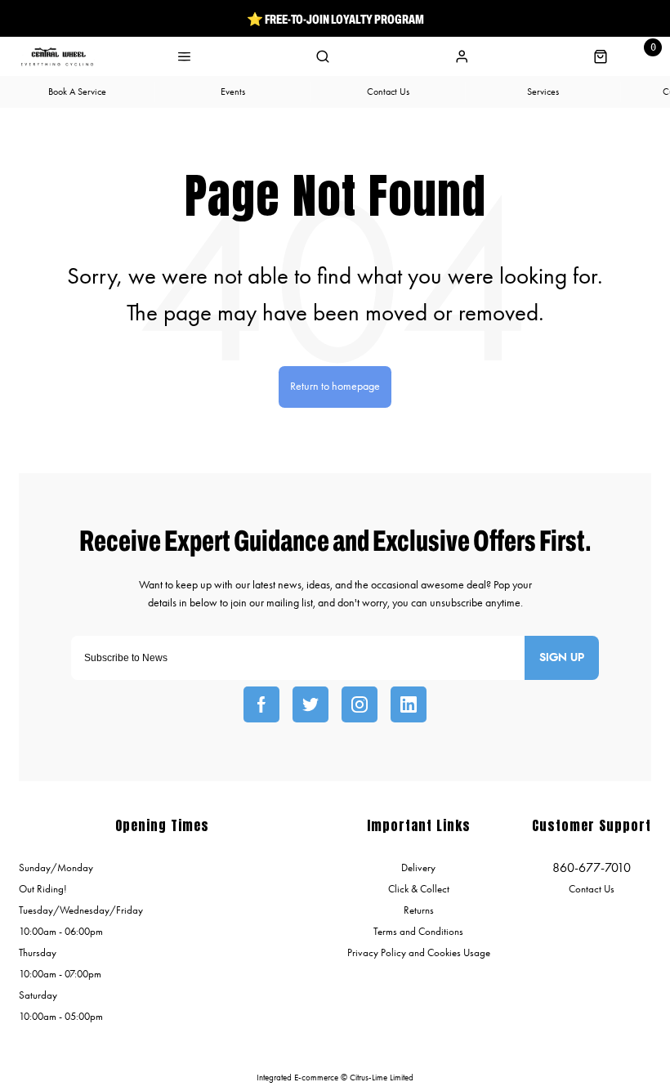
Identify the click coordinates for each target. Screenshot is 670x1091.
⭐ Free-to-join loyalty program (335, 19)
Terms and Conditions (418, 931)
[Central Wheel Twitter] (310, 704)
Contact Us (591, 889)
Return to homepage (335, 386)
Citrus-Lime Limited (381, 1077)
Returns (419, 910)
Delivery (418, 867)
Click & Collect (418, 889)
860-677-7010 (591, 867)
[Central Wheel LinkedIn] (409, 704)
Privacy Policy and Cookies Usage (418, 952)
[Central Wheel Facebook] (261, 704)
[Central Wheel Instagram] (359, 704)
